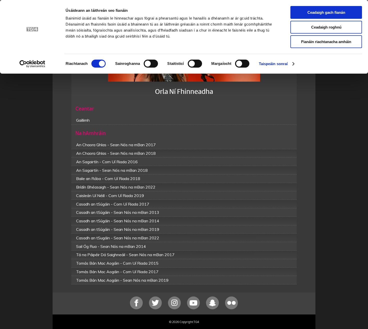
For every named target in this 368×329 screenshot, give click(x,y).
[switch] (151, 64)
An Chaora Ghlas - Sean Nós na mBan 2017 (116, 144)
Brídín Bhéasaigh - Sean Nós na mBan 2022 (115, 187)
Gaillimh (83, 120)
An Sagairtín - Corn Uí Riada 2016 (107, 161)
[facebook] (137, 308)
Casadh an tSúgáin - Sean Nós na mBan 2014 (117, 220)
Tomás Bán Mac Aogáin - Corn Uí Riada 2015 (117, 263)
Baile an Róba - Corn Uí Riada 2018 (108, 178)
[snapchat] (213, 308)
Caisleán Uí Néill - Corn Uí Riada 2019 (110, 195)
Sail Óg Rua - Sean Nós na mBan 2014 (111, 246)
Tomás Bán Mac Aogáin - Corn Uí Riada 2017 (117, 271)
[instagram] (175, 308)
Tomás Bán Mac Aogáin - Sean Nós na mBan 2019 (122, 280)
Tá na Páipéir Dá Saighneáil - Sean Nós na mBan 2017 (125, 254)
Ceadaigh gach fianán (326, 12)
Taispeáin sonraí (273, 64)
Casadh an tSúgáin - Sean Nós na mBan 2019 (117, 229)
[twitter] (156, 308)
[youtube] (194, 308)
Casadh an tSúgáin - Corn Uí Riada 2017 (112, 204)
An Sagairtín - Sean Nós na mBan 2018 (112, 170)
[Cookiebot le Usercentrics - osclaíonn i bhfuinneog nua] (32, 64)
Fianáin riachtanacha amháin (326, 42)
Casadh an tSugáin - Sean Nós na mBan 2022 (117, 237)
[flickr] (231, 308)
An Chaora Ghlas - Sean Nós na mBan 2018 (116, 153)
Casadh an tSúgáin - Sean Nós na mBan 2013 (117, 212)
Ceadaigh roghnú (326, 27)
